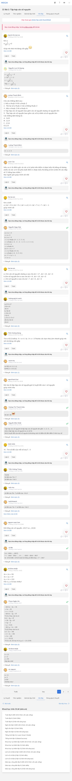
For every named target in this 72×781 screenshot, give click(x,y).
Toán (13, 56)
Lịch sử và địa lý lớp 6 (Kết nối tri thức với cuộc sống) (22, 752)
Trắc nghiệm (17, 14)
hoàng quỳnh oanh (15, 298)
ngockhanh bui (13, 379)
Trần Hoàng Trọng (15, 469)
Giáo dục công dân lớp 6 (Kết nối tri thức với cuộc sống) (23, 762)
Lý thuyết (7, 14)
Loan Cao (11, 162)
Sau (43, 692)
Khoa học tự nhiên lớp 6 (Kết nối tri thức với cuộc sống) (23, 742)
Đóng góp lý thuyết (52, 14)
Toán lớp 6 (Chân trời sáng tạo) (15, 722)
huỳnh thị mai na (14, 35)
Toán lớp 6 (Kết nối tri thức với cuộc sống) (19, 715)
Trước (16, 692)
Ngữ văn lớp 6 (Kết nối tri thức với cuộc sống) (20, 725)
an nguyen (12, 669)
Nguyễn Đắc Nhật (15, 423)
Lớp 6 (7, 56)
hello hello (11, 444)
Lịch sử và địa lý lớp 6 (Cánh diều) (16, 755)
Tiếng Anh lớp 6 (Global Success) (16, 738)
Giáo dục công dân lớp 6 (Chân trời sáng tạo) (20, 769)
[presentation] (7, 44)
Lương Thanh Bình (14, 95)
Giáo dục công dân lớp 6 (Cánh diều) (17, 765)
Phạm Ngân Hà (14, 601)
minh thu (12, 361)
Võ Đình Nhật (13, 569)
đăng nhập (29, 27)
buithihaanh (13, 501)
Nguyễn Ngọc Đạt (15, 227)
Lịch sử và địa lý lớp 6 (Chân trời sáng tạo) (19, 759)
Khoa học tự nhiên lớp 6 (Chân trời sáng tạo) (20, 748)
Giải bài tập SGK (29, 14)
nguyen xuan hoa (14, 522)
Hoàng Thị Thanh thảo (17, 407)
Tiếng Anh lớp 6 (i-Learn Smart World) (18, 735)
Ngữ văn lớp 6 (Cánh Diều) (14, 728)
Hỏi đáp (40, 14)
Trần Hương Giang (14, 333)
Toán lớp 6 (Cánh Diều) (12, 718)
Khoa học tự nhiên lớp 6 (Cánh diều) (17, 745)
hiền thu (11, 487)
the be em (11, 197)
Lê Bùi (11, 548)
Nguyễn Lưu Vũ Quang (16, 68)
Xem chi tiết (8, 51)
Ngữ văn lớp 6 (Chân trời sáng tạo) (16, 732)
